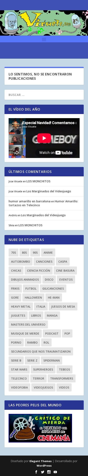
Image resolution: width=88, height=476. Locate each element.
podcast (52, 333)
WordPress (44, 465)
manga (52, 315)
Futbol (30, 288)
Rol (46, 342)
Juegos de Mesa (63, 306)
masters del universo (28, 324)
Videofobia (19, 387)
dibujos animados (25, 279)
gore (15, 297)
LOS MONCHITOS (38, 181)
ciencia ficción (38, 270)
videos (64, 387)
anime (48, 252)
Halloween (33, 297)
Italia (40, 306)
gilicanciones (53, 288)
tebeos (64, 369)
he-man (54, 297)
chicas (16, 270)
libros (36, 315)
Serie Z (32, 360)
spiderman (51, 360)
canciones (44, 261)
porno (16, 342)
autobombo (20, 261)
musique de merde (25, 333)
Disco (49, 279)
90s (35, 252)
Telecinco (19, 378)
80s (24, 252)
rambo (32, 342)
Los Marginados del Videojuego (48, 191)
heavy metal (20, 306)
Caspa (62, 261)
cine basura (65, 270)
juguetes (18, 315)
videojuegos (43, 387)
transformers (61, 378)
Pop (67, 333)
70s (13, 252)
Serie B (16, 360)
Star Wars (19, 369)
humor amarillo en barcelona (30, 201)
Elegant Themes (40, 461)
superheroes (43, 369)
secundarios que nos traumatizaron (41, 351)
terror (38, 378)
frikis (15, 288)
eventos (66, 279)
